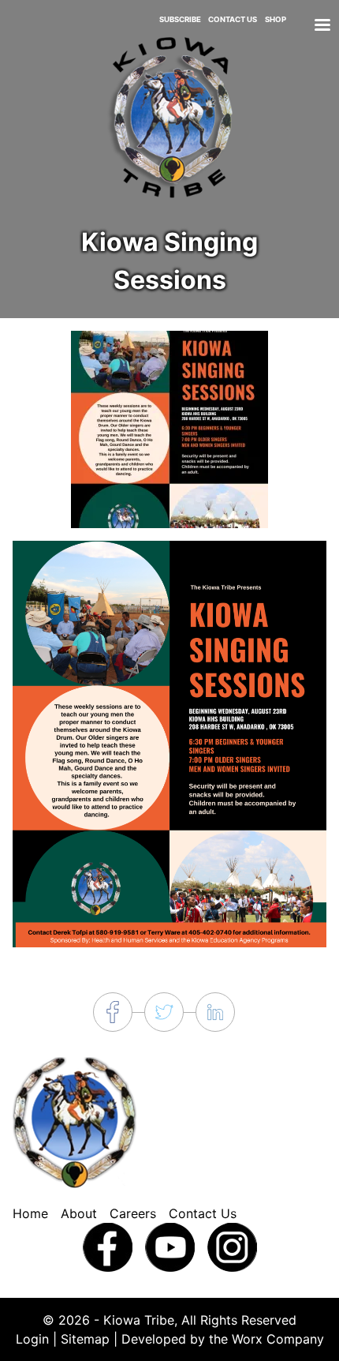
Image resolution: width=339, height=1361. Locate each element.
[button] (169, 428)
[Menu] (321, 26)
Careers (133, 1213)
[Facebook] (107, 1246)
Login (32, 1339)
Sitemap (85, 1339)
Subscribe (180, 19)
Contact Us (232, 19)
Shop (275, 19)
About (79, 1213)
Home (30, 1213)
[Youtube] (170, 1246)
